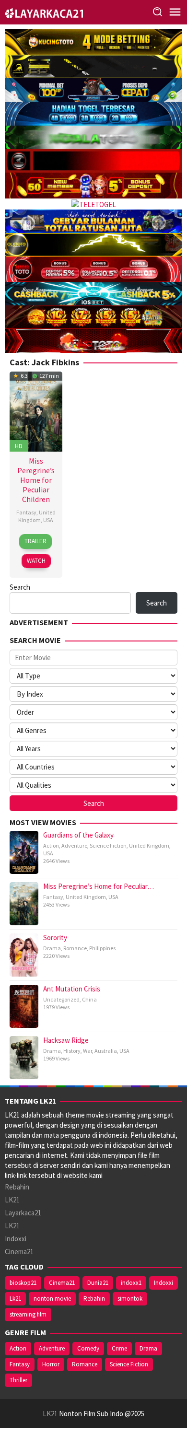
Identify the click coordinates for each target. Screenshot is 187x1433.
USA (48, 520)
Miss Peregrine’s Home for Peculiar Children (36, 480)
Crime (119, 1348)
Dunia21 (97, 1283)
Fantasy (26, 512)
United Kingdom (37, 516)
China (89, 999)
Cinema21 (19, 1251)
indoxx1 (131, 1283)
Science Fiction (108, 845)
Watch (36, 561)
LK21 (12, 1199)
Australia (105, 1050)
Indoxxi (15, 1238)
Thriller (18, 1380)
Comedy (88, 1348)
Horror (50, 1364)
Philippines (102, 948)
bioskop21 (23, 1283)
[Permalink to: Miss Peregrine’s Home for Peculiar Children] (36, 410)
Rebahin (17, 1186)
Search (20, 587)
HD (19, 446)
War (87, 1050)
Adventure (74, 845)
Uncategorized (61, 999)
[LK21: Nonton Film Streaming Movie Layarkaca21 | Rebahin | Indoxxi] (44, 11)
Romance (75, 948)
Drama (52, 948)
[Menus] (175, 12)
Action (51, 845)
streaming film (28, 1314)
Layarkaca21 (23, 1212)
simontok (129, 1298)
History (72, 1050)
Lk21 (15, 1298)
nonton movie (52, 1298)
